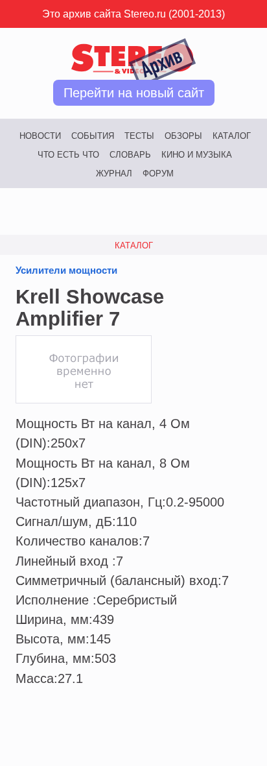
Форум (158, 173)
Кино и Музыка (196, 154)
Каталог (232, 136)
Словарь (130, 154)
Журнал (114, 173)
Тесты (139, 136)
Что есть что (68, 154)
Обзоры (183, 136)
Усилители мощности (66, 270)
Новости (40, 136)
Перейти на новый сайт (134, 93)
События (92, 136)
